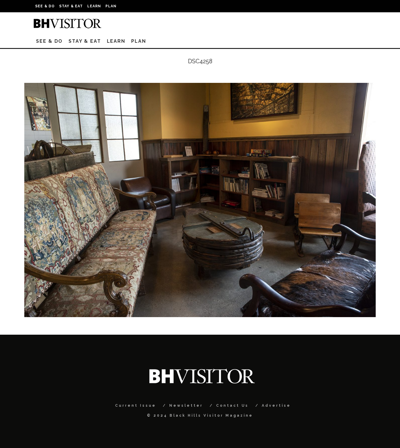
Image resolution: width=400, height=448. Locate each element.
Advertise (276, 405)
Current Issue (135, 405)
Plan (111, 6)
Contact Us (232, 405)
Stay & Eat (71, 6)
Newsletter (186, 405)
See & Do (45, 6)
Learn (94, 6)
